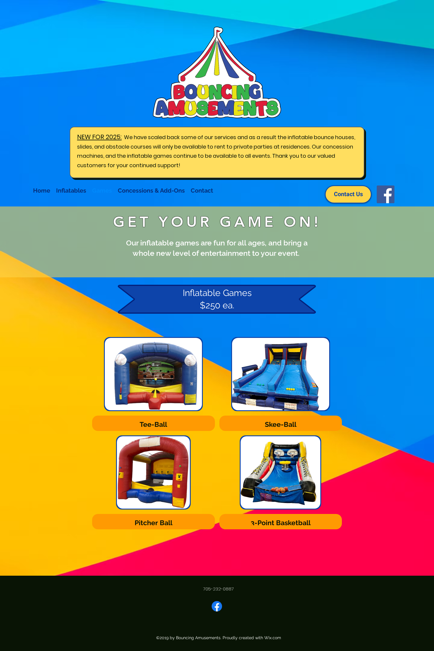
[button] (153, 384)
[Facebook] (385, 194)
